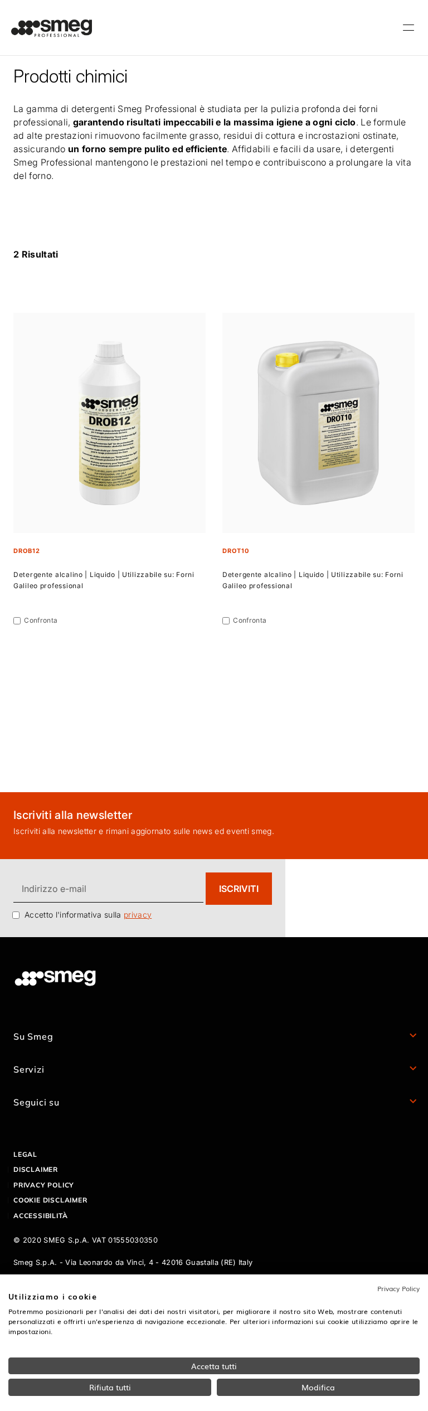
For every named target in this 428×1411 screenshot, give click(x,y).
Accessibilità (40, 1215)
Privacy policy (43, 1185)
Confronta (40, 620)
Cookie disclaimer (50, 1200)
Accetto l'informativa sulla (88, 914)
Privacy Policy (398, 1288)
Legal (25, 1154)
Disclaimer (35, 1169)
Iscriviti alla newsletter (72, 815)
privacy (138, 914)
